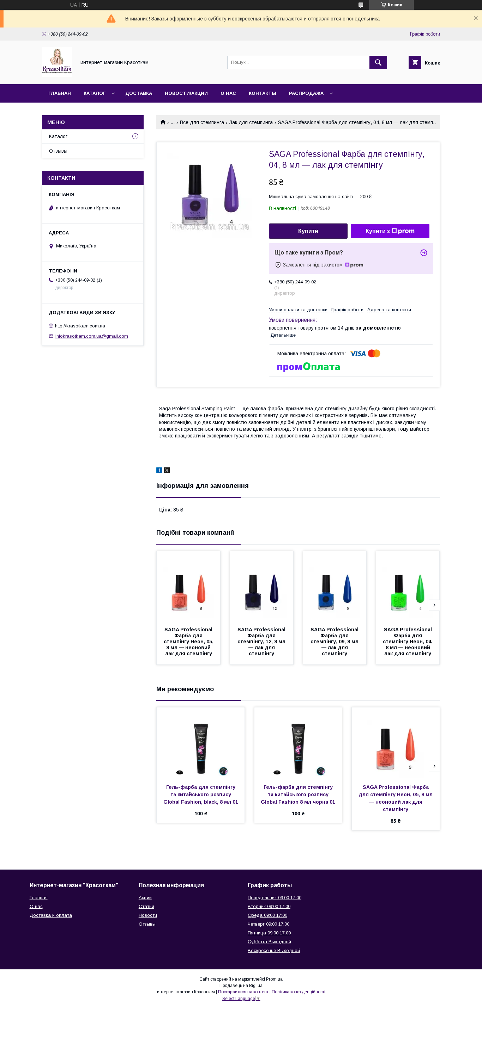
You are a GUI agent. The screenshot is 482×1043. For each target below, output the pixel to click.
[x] (167, 471)
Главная (59, 93)
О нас (228, 93)
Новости (148, 915)
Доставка (138, 93)
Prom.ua (274, 979)
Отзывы (58, 151)
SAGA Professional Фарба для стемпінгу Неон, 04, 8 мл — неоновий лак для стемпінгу (408, 641)
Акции (145, 897)
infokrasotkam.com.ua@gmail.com (91, 336)
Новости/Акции (186, 93)
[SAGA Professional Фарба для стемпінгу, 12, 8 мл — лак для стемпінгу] (262, 586)
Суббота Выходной (269, 941)
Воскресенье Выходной (274, 950)
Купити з (378, 231)
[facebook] (159, 471)
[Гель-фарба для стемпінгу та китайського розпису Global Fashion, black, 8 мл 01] (201, 742)
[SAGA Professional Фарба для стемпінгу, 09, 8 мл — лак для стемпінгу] (335, 586)
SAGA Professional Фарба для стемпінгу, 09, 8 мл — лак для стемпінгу (335, 641)
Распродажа (306, 93)
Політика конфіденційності (298, 991)
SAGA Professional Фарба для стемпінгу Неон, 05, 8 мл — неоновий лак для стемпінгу (189, 641)
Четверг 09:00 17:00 (268, 924)
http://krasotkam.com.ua (80, 326)
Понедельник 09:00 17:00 (274, 897)
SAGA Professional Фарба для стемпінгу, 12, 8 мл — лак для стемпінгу (262, 641)
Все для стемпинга (202, 122)
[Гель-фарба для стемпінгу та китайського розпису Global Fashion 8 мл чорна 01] (298, 742)
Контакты (262, 93)
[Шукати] (378, 62)
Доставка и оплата (51, 915)
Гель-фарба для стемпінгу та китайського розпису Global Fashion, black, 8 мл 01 (200, 794)
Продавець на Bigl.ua (241, 985)
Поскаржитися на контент (243, 991)
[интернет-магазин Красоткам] (57, 75)
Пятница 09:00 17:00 (269, 932)
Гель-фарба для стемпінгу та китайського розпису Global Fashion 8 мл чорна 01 (298, 794)
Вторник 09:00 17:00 (269, 906)
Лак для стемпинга (251, 122)
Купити (308, 231)
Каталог (95, 93)
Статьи (146, 906)
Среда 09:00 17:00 (267, 915)
